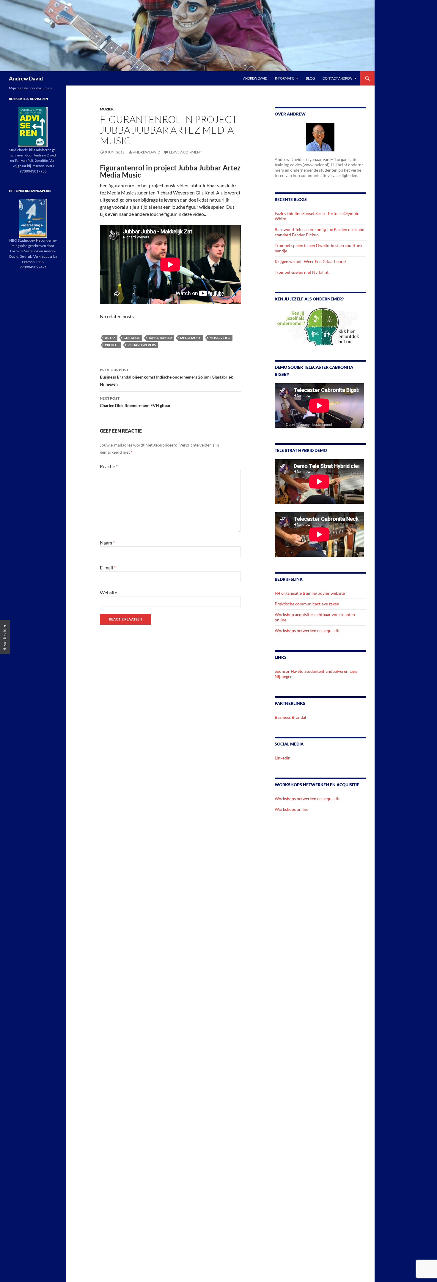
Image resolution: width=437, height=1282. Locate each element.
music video (220, 338)
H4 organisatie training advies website (310, 593)
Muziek (107, 109)
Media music (190, 338)
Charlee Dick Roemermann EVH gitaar (135, 402)
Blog (310, 78)
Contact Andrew (337, 78)
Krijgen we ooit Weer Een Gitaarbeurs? (310, 261)
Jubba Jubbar (160, 338)
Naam (107, 542)
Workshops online (291, 809)
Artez (110, 338)
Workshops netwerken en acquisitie (307, 630)
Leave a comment (185, 152)
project (112, 345)
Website (108, 592)
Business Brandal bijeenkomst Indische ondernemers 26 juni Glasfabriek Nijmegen (166, 377)
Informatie (284, 78)
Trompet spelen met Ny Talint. (302, 272)
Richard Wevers (142, 345)
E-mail (108, 567)
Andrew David (26, 78)
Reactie (109, 466)
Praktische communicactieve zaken (307, 603)
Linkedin (282, 757)
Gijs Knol (132, 338)
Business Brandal (290, 717)
